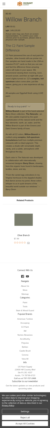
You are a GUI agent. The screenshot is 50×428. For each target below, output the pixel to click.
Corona (25, 355)
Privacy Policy (8, 405)
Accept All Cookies (25, 423)
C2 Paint (25, 327)
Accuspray (25, 323)
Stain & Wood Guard (25, 310)
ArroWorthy (25, 339)
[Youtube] (27, 276)
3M (25, 331)
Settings (25, 411)
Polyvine (25, 343)
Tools (25, 306)
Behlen (25, 347)
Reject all (25, 417)
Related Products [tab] (25, 200)
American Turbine (25, 319)
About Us (25, 286)
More (25, 290)
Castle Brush (25, 351)
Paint (25, 302)
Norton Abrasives (25, 335)
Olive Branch (23, 235)
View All (25, 359)
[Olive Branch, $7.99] (23, 220)
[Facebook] (22, 276)
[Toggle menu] (4, 4)
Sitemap (25, 294)
